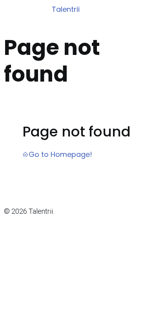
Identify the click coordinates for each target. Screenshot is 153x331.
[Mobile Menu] (142, 10)
